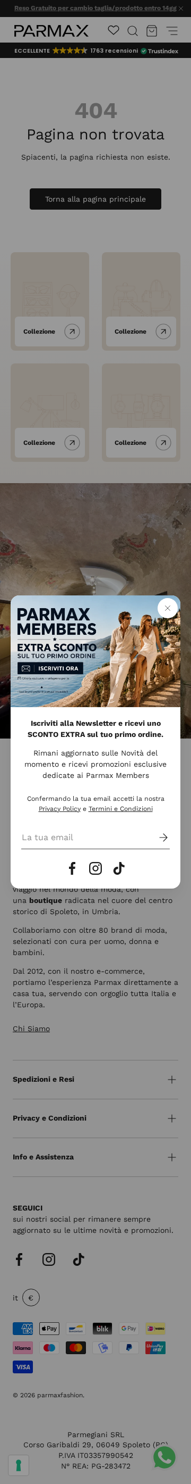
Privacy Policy (60, 809)
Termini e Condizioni (121, 809)
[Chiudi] (168, 608)
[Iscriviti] (156, 837)
